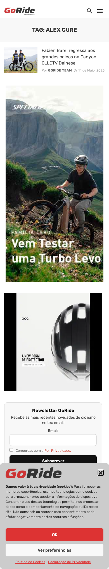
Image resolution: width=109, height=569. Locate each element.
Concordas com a (43, 450)
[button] (100, 473)
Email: (53, 431)
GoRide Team (60, 70)
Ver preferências (54, 550)
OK (54, 534)
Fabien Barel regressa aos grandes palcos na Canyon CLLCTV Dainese (69, 56)
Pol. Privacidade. (57, 450)
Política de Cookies (30, 562)
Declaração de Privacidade (69, 562)
